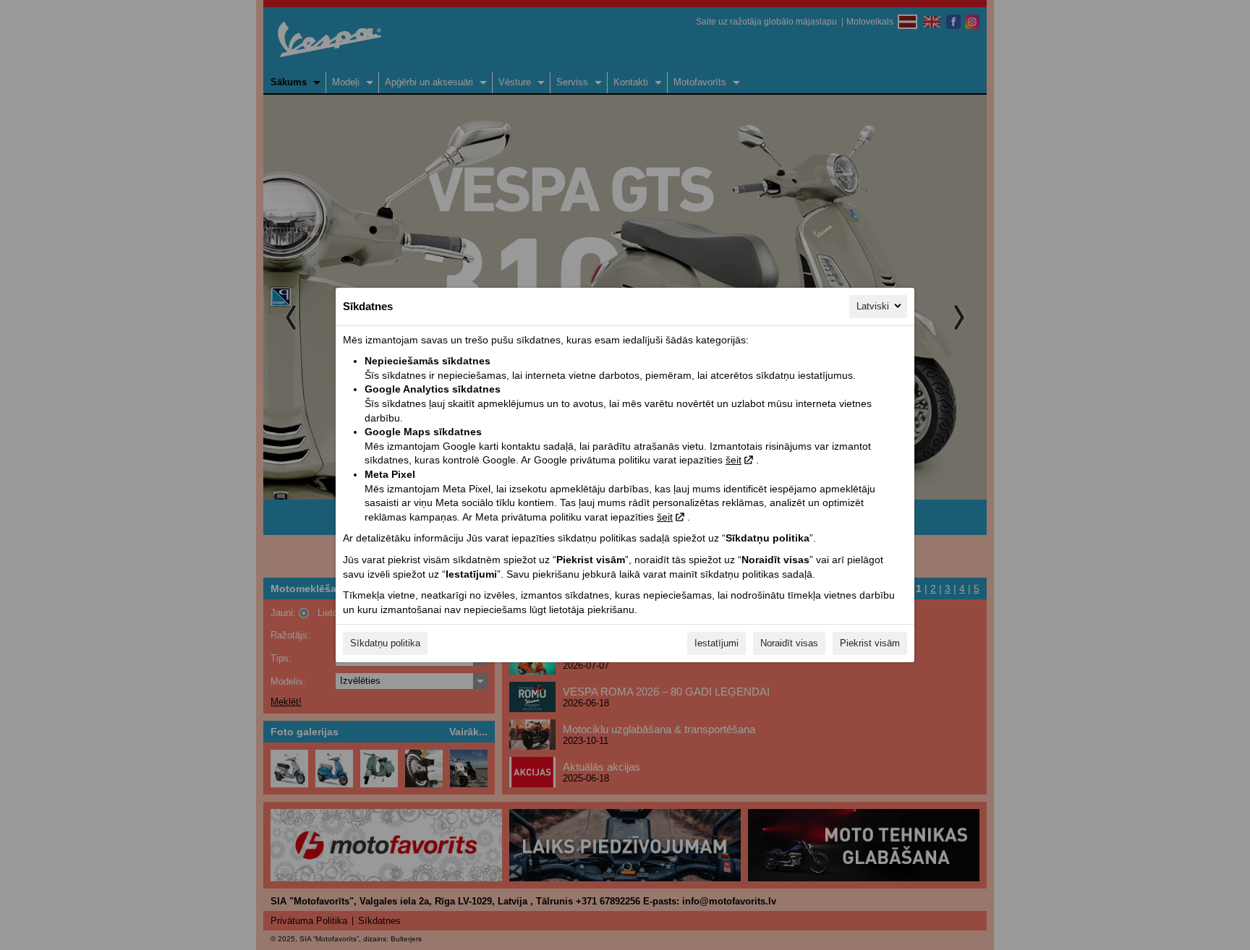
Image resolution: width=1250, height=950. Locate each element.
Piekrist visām (870, 643)
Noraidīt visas (789, 643)
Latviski (872, 306)
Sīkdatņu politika (385, 643)
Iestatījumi (716, 643)
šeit (733, 460)
